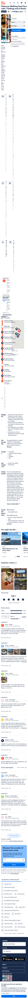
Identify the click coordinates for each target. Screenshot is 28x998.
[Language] (21, 3)
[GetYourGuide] (3, 3)
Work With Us (5, 971)
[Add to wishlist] (19, 533)
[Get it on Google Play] (7, 959)
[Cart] (17, 3)
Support (4, 964)
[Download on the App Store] (19, 959)
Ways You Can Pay (7, 974)
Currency (4, 948)
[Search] (10, 3)
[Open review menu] (25, 625)
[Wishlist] (14, 3)
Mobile (4, 956)
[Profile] (25, 3)
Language (4, 940)
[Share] (25, 11)
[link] (11, 545)
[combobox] (15, 618)
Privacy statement (15, 873)
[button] (12, 11)
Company (4, 967)
